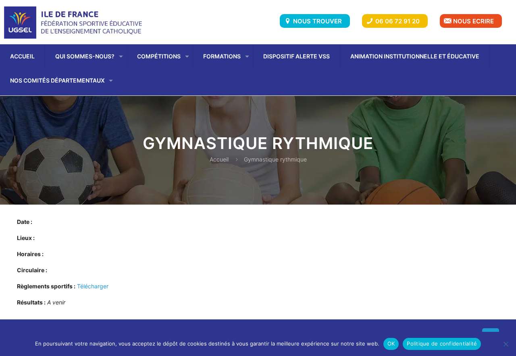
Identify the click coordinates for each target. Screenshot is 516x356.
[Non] (506, 344)
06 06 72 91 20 (397, 21)
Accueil (219, 159)
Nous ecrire (473, 21)
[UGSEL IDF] (75, 22)
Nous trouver (317, 21)
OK (391, 343)
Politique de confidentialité (442, 343)
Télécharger (92, 286)
